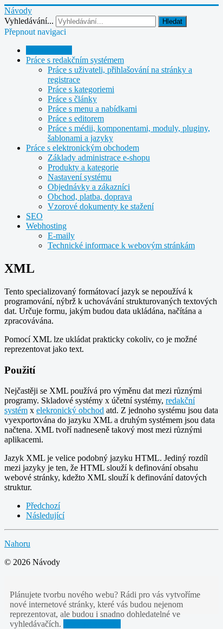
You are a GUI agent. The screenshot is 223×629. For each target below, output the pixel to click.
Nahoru (17, 543)
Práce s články (72, 99)
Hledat (172, 21)
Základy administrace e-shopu (99, 157)
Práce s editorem (76, 118)
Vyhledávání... (29, 20)
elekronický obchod (70, 410)
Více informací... (92, 623)
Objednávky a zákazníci (89, 186)
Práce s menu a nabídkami (92, 108)
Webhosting (46, 225)
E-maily (61, 235)
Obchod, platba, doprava (90, 196)
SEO (34, 216)
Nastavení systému (80, 177)
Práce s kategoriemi (81, 89)
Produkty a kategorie (83, 167)
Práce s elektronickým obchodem (82, 147)
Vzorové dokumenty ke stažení (101, 206)
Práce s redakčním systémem (75, 60)
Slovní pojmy (49, 50)
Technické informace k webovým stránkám (121, 245)
